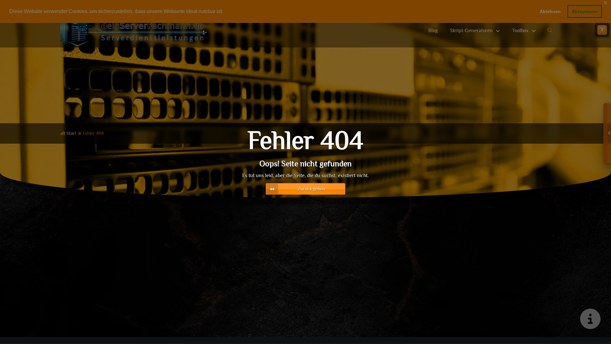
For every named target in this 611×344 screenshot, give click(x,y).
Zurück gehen (311, 189)
